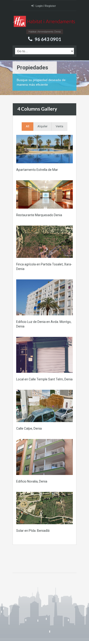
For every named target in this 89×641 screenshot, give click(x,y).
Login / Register (46, 6)
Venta (59, 126)
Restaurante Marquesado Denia (39, 215)
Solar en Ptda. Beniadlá (33, 530)
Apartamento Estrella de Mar (37, 170)
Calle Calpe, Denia (29, 428)
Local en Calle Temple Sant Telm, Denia (44, 379)
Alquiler (42, 126)
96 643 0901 (48, 39)
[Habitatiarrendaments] (44, 21)
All (27, 126)
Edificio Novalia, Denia (31, 481)
